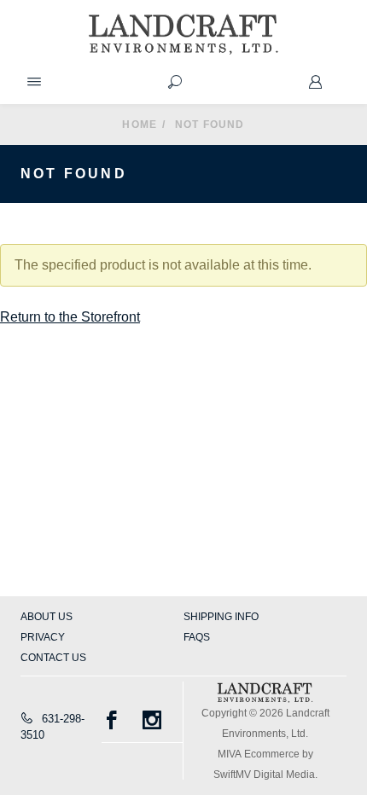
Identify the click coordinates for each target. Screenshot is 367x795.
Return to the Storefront (70, 317)
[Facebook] (122, 719)
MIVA (230, 754)
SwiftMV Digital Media (264, 774)
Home (139, 125)
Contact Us (53, 658)
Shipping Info (221, 617)
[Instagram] (163, 719)
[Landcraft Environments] (184, 34)
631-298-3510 (52, 727)
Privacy (42, 637)
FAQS (197, 637)
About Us (46, 617)
